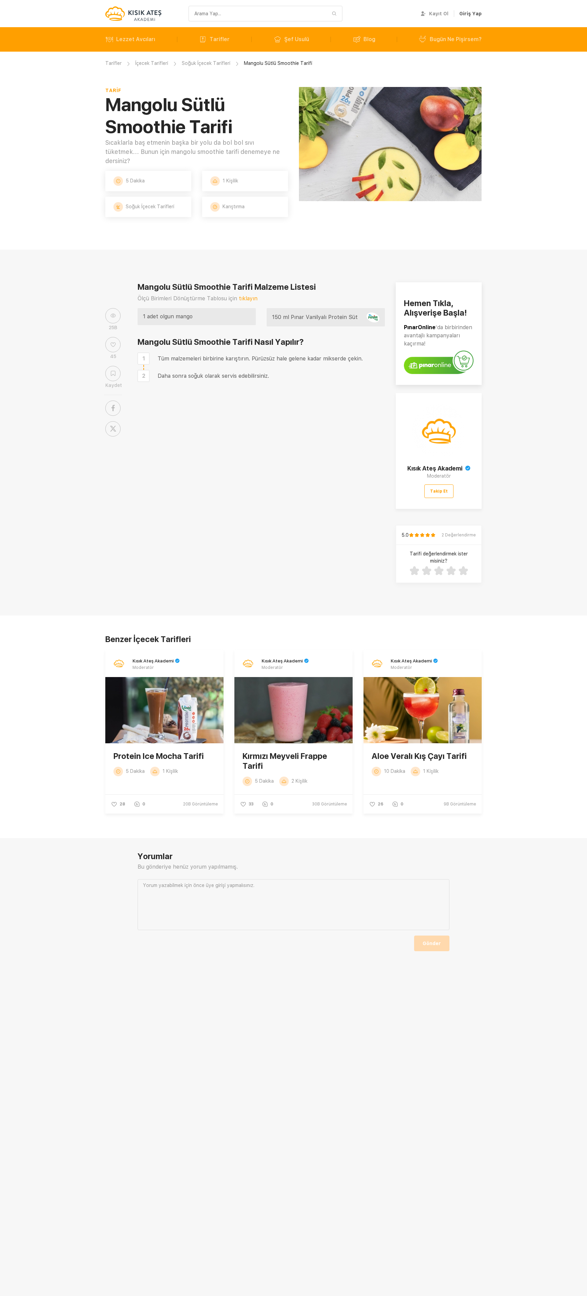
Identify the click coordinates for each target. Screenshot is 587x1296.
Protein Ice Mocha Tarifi (158, 756)
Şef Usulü (296, 39)
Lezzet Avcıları (135, 39)
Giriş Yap (470, 13)
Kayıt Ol (438, 13)
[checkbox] (143, 359)
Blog (369, 39)
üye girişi (216, 885)
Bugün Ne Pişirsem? (456, 39)
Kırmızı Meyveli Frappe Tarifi (285, 761)
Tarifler (220, 39)
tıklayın (248, 298)
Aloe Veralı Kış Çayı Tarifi (419, 756)
